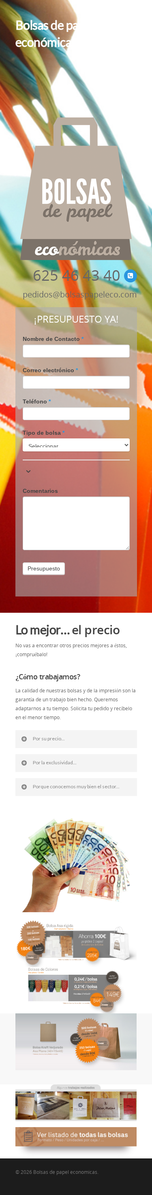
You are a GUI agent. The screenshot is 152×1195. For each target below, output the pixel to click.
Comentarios (40, 491)
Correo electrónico (50, 370)
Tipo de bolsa (43, 432)
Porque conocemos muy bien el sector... (76, 786)
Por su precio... (49, 738)
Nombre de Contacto (53, 339)
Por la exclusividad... (55, 762)
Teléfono (37, 401)
